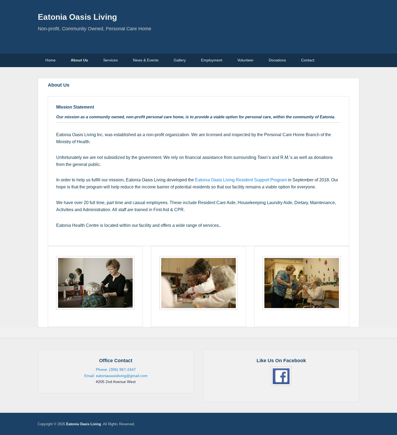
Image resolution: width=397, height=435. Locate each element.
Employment (211, 60)
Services (110, 60)
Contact (307, 60)
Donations (277, 60)
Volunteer (245, 60)
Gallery (180, 60)
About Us (79, 60)
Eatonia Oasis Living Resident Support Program (241, 180)
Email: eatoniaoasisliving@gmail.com (115, 376)
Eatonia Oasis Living (77, 16)
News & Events (146, 60)
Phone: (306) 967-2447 (116, 369)
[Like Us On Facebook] (281, 376)
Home (50, 60)
